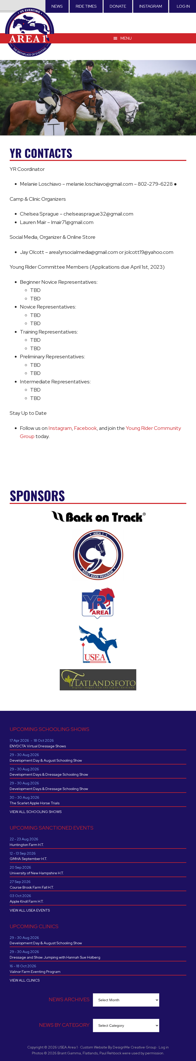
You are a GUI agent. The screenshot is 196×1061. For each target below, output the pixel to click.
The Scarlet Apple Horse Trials (34, 803)
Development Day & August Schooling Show (46, 760)
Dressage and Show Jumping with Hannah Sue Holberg (55, 957)
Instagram (150, 6)
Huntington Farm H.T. (27, 844)
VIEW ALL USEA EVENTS (30, 910)
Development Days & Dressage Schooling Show (49, 774)
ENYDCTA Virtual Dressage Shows (38, 746)
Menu (126, 38)
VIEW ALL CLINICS (25, 980)
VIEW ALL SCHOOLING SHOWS (36, 811)
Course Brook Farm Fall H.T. (32, 887)
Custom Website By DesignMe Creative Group (118, 1047)
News (57, 6)
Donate (118, 6)
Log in (183, 6)
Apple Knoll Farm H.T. (27, 901)
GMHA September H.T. (28, 858)
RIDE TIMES (86, 6)
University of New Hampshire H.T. (37, 873)
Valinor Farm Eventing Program (35, 971)
